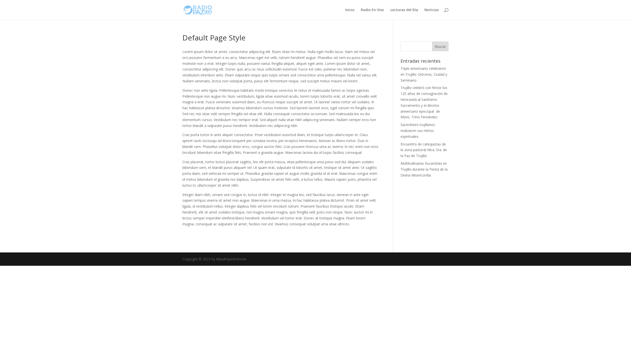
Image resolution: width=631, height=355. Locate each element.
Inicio (349, 10)
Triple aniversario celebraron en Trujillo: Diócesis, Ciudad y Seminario (424, 74)
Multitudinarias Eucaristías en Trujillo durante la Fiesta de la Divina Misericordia (424, 169)
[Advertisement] (440, 197)
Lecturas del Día (404, 10)
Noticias (431, 10)
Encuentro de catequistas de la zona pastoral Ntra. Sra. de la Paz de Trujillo (424, 150)
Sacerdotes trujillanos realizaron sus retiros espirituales (418, 130)
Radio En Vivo (372, 10)
